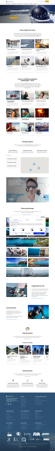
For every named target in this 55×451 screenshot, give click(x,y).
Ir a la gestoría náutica (27, 376)
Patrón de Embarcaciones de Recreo (40, 50)
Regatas (8, 255)
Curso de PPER (8, 418)
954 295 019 (23, 426)
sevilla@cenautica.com (25, 427)
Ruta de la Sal (31, 235)
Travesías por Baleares (11, 245)
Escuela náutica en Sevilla (11, 162)
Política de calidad (34, 446)
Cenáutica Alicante (38, 422)
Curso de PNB (8, 413)
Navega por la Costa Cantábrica (35, 255)
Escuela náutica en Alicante (12, 158)
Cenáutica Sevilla (24, 422)
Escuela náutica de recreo (14, 17)
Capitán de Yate (24, 66)
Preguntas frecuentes (23, 405)
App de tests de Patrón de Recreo (25, 418)
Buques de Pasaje (39, 132)
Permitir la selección (27, 233)
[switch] (23, 230)
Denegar (16, 233)
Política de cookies (23, 446)
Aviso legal (19, 446)
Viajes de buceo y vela (11, 235)
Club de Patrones (37, 413)
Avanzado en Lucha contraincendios (39, 119)
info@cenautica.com (10, 427)
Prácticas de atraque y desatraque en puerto (37, 356)
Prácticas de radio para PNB (24, 412)
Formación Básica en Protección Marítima (25, 119)
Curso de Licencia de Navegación (10, 412)
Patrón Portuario (10, 132)
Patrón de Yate (9, 66)
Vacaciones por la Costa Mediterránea (14, 265)
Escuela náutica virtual (42, 1)
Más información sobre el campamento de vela (37, 298)
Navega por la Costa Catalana (34, 265)
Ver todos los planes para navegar (26, 214)
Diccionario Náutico (23, 406)
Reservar (47, 1)
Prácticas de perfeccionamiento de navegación (24, 357)
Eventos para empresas (38, 418)
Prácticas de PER (37, 399)
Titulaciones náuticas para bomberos (11, 419)
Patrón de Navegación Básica (27, 49)
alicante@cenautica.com (39, 427)
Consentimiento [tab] (15, 219)
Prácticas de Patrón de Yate (38, 401)
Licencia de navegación (11, 49)
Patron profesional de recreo (41, 66)
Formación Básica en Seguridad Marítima (10, 101)
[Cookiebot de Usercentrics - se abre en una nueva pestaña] (41, 217)
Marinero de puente (25, 132)
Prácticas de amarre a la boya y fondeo (12, 356)
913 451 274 (9, 426)
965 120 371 (37, 426)
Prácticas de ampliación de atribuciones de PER (41, 400)
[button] (39, 168)
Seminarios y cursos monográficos (25, 417)
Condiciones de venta (29, 446)
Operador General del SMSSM (12, 118)
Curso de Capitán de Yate (9, 417)
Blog (21, 407)
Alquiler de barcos (10, 275)
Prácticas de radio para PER (24, 413)
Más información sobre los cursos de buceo (11, 319)
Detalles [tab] (27, 219)
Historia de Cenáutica (23, 401)
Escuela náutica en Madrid (11, 165)
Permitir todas (39, 233)
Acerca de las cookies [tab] (39, 219)
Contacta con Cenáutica (24, 400)
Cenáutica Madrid (9, 422)
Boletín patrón (37, 417)
